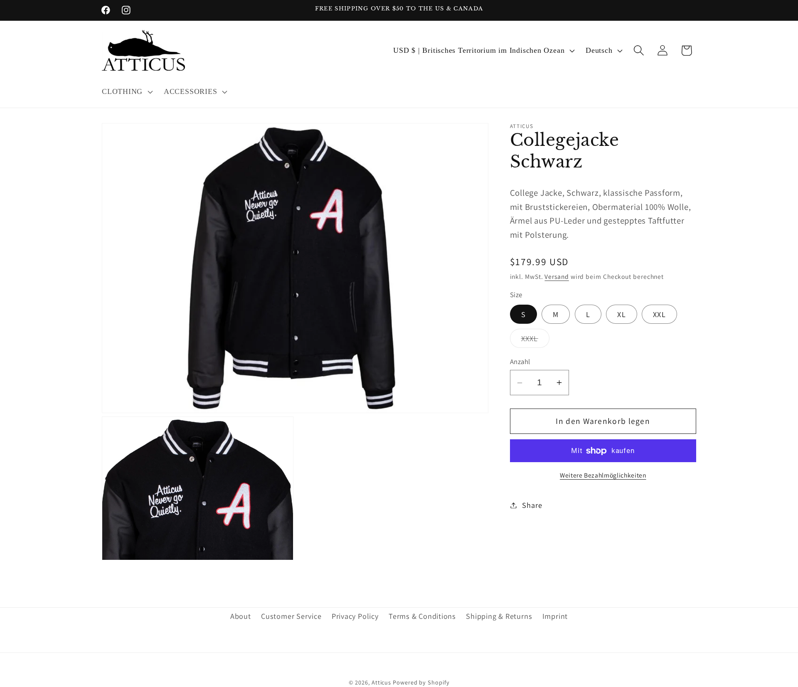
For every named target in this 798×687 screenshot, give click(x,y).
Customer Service (291, 616)
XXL (659, 314)
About (240, 616)
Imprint (555, 616)
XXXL (535, 340)
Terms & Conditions (422, 616)
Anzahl (520, 361)
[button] (126, 92)
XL (621, 314)
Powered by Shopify (421, 682)
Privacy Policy (355, 616)
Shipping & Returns (499, 616)
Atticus (381, 682)
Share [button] (532, 505)
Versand (556, 277)
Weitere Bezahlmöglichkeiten (603, 475)
